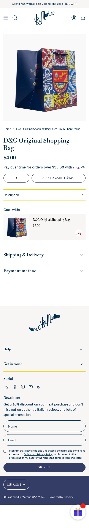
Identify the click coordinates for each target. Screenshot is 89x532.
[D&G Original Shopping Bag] (16, 227)
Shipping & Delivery (23, 255)
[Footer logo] (44, 326)
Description (11, 195)
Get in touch (13, 364)
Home (7, 129)
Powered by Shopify (61, 497)
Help (7, 349)
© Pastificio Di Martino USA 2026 (24, 497)
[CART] (82, 18)
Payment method (20, 271)
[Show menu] (5, 18)
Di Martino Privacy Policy (38, 454)
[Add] (78, 232)
